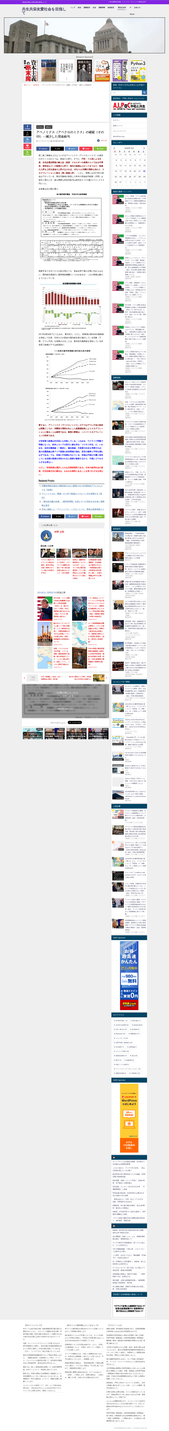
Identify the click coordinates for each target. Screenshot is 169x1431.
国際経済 (87, 7)
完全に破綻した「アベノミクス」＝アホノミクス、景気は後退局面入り (73, 509)
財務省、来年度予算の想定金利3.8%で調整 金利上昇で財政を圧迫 (129, 1231)
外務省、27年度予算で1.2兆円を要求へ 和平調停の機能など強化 (129, 1213)
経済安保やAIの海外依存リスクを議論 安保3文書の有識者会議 (129, 1175)
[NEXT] (144, 148)
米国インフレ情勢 (122, 1064)
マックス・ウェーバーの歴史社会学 (135, 2)
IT (130, 7)
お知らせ (137, 7)
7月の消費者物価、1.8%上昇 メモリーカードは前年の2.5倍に (129, 1250)
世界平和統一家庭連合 (124, 1043)
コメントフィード (119, 131)
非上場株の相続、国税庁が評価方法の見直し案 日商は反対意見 (129, 1287)
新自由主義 (138, 1025)
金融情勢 (130, 1060)
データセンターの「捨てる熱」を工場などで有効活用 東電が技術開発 (129, 1269)
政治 (79, 7)
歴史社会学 (120, 1034)
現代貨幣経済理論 (115, 2)
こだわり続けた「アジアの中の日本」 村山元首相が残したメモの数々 (129, 1169)
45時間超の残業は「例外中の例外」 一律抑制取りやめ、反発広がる (129, 1275)
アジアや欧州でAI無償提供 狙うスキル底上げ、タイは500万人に (129, 1244)
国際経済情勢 (121, 1073)
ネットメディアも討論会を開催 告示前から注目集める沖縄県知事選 (129, 1162)
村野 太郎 (104, 140)
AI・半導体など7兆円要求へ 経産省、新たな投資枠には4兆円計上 (129, 1262)
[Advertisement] (65, 103)
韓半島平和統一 (121, 1021)
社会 (94, 7)
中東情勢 (135, 1073)
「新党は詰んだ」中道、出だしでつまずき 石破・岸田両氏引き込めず (129, 1200)
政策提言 (111, 7)
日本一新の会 (121, 1029)
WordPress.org (118, 136)
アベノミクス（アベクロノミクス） (128, 1069)
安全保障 (120, 1047)
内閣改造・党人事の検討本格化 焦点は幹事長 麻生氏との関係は (129, 1206)
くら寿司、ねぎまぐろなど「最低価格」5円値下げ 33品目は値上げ (129, 1256)
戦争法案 (136, 1021)
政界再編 (133, 1047)
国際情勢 (102, 7)
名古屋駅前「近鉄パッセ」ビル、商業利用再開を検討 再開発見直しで (129, 1237)
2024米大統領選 (122, 1025)
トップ (72, 7)
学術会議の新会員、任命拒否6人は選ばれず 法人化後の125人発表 (129, 1194)
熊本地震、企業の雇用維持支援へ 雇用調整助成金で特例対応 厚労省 (129, 1281)
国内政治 (40, 127)
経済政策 (135, 1029)
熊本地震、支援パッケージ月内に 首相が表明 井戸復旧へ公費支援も (129, 1181)
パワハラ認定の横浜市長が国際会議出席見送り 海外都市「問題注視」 (129, 1219)
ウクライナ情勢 (122, 1051)
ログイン (116, 120)
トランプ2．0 (122, 1038)
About (132, 14)
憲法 (118, 1060)
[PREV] (115, 148)
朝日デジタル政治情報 (124, 1157)
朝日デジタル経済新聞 (124, 1226)
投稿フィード (118, 125)
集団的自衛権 (121, 1056)
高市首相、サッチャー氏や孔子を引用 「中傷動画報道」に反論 (129, 1187)
